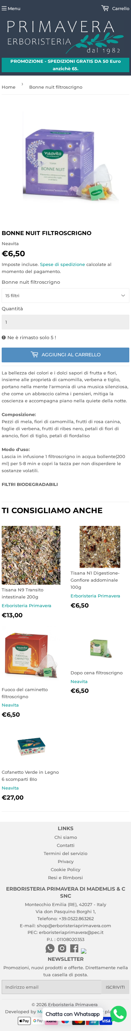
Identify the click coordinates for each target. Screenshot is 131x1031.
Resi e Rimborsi (65, 877)
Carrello (120, 8)
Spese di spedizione (62, 264)
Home (8, 87)
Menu (14, 8)
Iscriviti (115, 987)
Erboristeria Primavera (73, 1004)
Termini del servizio (65, 853)
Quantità (12, 309)
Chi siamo (65, 837)
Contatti (66, 845)
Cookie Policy (65, 869)
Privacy (66, 861)
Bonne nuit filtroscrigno (31, 282)
